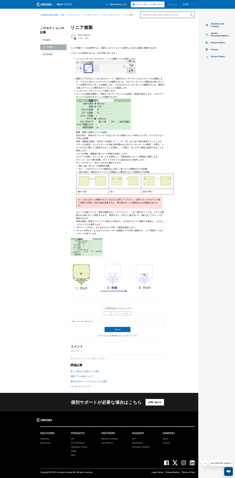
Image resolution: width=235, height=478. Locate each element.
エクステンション (74, 15)
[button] (155, 402)
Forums (212, 49)
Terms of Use (188, 472)
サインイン (76, 358)
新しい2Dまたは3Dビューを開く (85, 371)
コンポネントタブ (91, 15)
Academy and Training (215, 25)
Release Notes (215, 42)
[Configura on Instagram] (185, 462)
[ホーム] (45, 420)
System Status (218, 56)
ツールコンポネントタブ (110, 15)
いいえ (125, 313)
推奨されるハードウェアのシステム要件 (89, 381)
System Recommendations (217, 34)
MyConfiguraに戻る (116, 4)
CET (62, 15)
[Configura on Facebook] (168, 462)
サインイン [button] (173, 4)
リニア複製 (47, 47)
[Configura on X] (176, 462)
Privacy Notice (173, 472)
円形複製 (46, 40)
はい (111, 313)
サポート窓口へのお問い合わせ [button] (147, 4)
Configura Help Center (49, 15)
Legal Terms (157, 472)
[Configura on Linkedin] (194, 462)
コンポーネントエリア (81, 386)
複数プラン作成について (82, 376)
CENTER (64, 4)
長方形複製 (47, 54)
